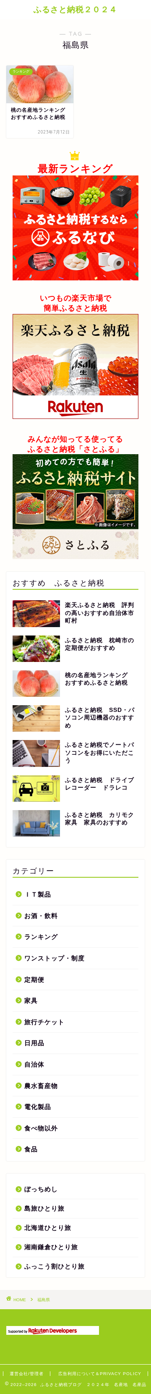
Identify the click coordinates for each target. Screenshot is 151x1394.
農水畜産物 (41, 1085)
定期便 (34, 979)
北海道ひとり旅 (47, 1227)
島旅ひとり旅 (44, 1208)
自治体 (34, 1064)
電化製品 (37, 1106)
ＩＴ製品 (37, 894)
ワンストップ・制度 (54, 958)
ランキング (41, 936)
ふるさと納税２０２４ (75, 9)
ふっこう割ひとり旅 (54, 1266)
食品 (31, 1149)
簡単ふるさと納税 (75, 308)
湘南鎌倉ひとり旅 (51, 1246)
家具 (31, 1000)
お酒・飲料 (41, 915)
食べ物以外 (41, 1128)
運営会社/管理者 (27, 1373)
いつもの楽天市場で (76, 298)
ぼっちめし (41, 1189)
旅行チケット (44, 1021)
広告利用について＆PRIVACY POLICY (99, 1373)
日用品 (34, 1042)
